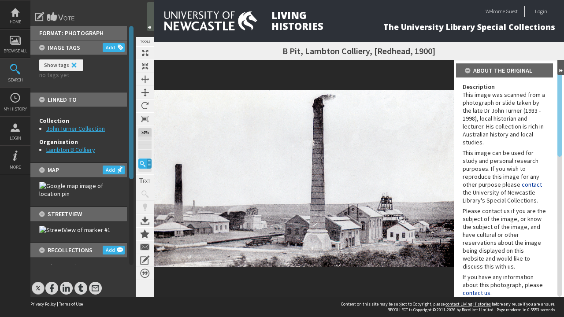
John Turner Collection (75, 129)
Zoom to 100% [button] (145, 118)
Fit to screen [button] (145, 66)
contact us (476, 293)
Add (110, 47)
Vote (61, 17)
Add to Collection (145, 233)
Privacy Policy (43, 304)
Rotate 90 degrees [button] (145, 105)
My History (15, 109)
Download (145, 220)
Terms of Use (71, 304)
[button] (145, 163)
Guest (512, 11)
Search (15, 80)
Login (15, 138)
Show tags (56, 65)
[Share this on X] (38, 284)
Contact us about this (145, 247)
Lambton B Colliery (70, 150)
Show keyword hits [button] (145, 194)
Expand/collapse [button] (560, 67)
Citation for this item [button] (145, 273)
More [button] (15, 167)
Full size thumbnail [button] (145, 52)
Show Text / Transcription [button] (145, 181)
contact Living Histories (468, 304)
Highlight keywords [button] (145, 207)
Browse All (15, 51)
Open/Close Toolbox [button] (150, 16)
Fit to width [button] (145, 79)
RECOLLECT (397, 310)
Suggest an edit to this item (40, 17)
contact (532, 184)
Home (15, 22)
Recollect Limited (478, 310)
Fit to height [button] (145, 92)
